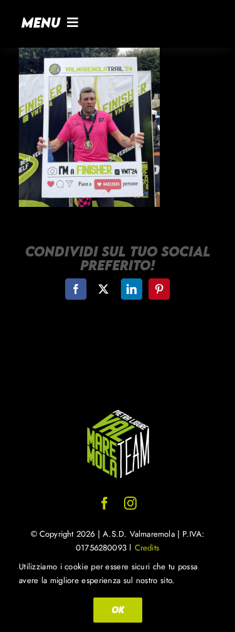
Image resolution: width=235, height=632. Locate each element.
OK (118, 609)
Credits (147, 548)
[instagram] (130, 503)
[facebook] (104, 503)
